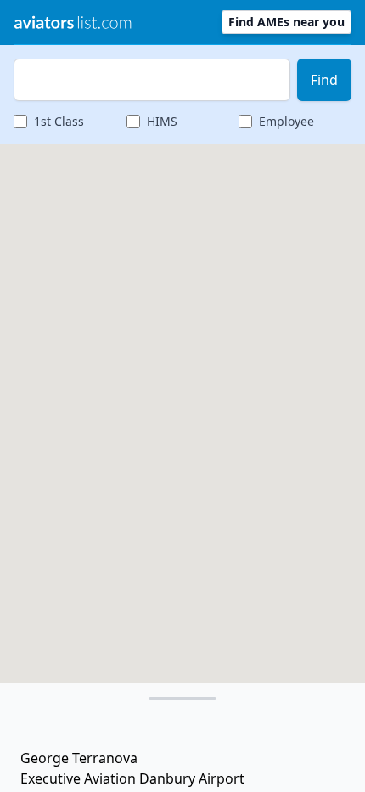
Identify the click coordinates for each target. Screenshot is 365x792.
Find (324, 80)
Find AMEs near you (286, 22)
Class (59, 121)
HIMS (162, 121)
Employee (286, 121)
